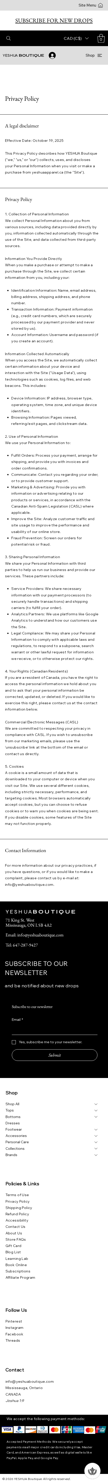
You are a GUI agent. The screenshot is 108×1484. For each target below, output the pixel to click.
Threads (13, 1340)
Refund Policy (17, 1214)
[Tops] (96, 1110)
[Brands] (96, 1155)
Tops (10, 1110)
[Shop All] (96, 1104)
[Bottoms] (96, 1117)
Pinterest (14, 1321)
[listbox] (76, 38)
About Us (14, 1233)
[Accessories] (96, 1136)
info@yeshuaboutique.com (29, 884)
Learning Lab (17, 1258)
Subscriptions (18, 1271)
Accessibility (17, 1220)
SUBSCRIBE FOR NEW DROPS (54, 20)
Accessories (16, 1135)
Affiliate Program (20, 1277)
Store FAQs (16, 1239)
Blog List (13, 1252)
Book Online (16, 1265)
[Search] (8, 38)
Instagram (15, 1327)
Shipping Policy (19, 1207)
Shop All (12, 1104)
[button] (101, 38)
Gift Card (14, 1245)
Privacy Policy (18, 1201)
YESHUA (23, 55)
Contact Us (16, 1226)
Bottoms (13, 1117)
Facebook (14, 1334)
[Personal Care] (96, 1142)
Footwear (14, 1129)
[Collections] (96, 1148)
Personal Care (17, 1142)
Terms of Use (17, 1195)
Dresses (13, 1123)
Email (17, 1019)
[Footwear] (96, 1129)
